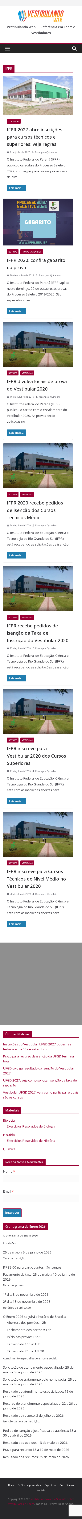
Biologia (9, 1120)
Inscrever (12, 1212)
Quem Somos (66, 1485)
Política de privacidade (30, 1485)
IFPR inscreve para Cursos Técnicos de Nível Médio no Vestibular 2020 (36, 878)
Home (11, 1485)
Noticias (12, 251)
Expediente (50, 1485)
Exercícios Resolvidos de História (31, 1140)
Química (9, 1149)
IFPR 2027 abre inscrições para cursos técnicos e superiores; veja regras (34, 136)
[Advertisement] (41, 984)
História (9, 1134)
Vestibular (13, 121)
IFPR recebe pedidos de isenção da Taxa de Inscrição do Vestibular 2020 (37, 632)
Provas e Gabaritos (31, 251)
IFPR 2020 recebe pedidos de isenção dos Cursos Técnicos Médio (35, 510)
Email (8, 1191)
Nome (9, 1171)
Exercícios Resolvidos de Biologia (31, 1126)
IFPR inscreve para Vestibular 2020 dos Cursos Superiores (36, 755)
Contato (41, 1490)
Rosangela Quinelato (46, 152)
